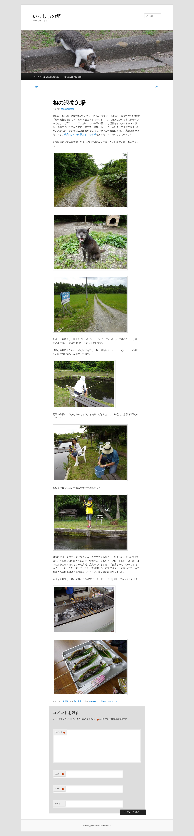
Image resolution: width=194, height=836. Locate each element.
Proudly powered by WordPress (97, 825)
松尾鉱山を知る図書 (73, 76)
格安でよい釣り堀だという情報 (80, 134)
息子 (79, 701)
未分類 (65, 701)
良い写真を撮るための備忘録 (46, 76)
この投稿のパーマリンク (107, 701)
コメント (60, 732)
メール (59, 788)
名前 (59, 773)
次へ (158, 86)
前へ (36, 86)
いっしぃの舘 (47, 16)
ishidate (92, 701)
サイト (58, 803)
